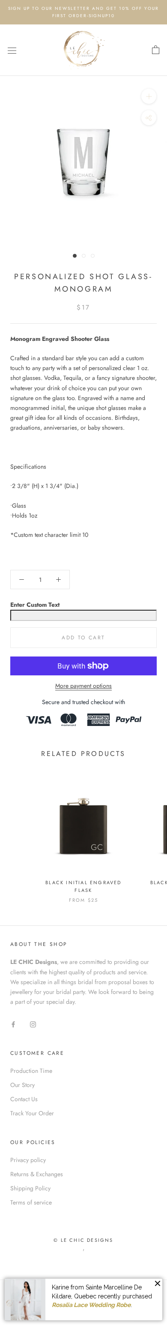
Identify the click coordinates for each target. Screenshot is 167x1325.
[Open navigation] (12, 50)
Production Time (31, 1070)
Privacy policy (28, 1160)
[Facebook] (13, 1024)
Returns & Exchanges (36, 1174)
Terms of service (31, 1202)
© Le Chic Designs (83, 1240)
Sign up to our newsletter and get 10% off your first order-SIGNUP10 (83, 12)
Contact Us (24, 1099)
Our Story (22, 1085)
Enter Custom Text (35, 604)
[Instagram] (33, 1024)
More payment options (83, 685)
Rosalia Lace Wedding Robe (91, 1304)
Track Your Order (32, 1113)
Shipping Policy (30, 1188)
